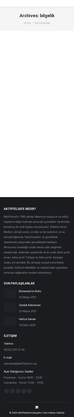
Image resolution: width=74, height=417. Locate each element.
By (39, 113)
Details (42, 69)
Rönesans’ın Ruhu (30, 291)
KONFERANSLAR (18, 113)
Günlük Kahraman (30, 305)
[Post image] (10, 293)
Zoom (32, 69)
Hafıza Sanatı (27, 319)
